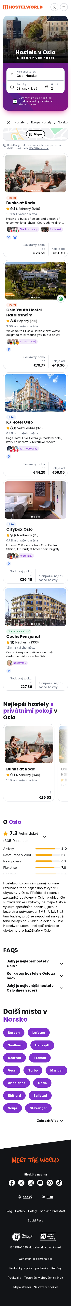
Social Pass (35, 1220)
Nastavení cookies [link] (46, 1287)
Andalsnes (16, 1083)
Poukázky (14, 1277)
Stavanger (38, 1108)
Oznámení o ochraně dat (35, 1258)
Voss (12, 1070)
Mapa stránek (22, 1287)
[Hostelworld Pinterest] (50, 1183)
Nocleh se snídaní (19, 631)
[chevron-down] (44, 836)
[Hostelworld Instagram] (31, 1183)
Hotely (32, 1211)
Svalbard (15, 1045)
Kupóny (56, 1268)
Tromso (40, 1058)
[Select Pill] (54, 7)
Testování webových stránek (43, 1277)
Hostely (20, 1211)
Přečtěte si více (39, 148)
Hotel (11, 417)
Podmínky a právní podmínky (28, 1268)
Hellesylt (42, 1045)
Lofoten (38, 1033)
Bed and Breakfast (52, 1211)
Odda (42, 1083)
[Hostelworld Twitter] (21, 1183)
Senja (12, 1108)
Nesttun (14, 1058)
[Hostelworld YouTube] (40, 1183)
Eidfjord (14, 1095)
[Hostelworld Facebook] (12, 1183)
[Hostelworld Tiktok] (59, 1183)
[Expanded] (8, 122)
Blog (9, 1211)
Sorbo (33, 1070)
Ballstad (40, 1095)
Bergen (14, 1033)
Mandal (56, 1070)
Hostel (12, 197)
